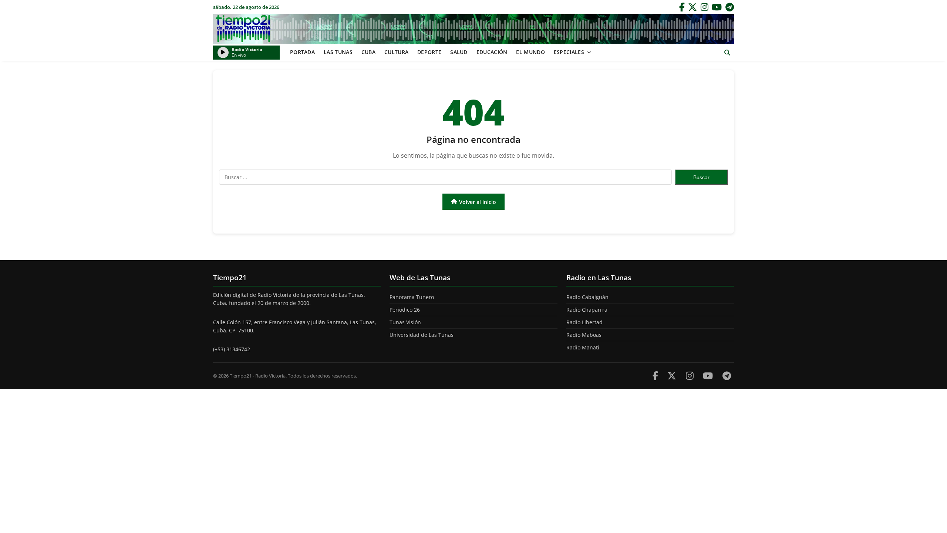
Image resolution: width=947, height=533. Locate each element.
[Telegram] (729, 7)
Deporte (429, 52)
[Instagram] (704, 7)
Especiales (569, 52)
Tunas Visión (405, 322)
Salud (459, 52)
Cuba (368, 52)
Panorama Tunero (412, 297)
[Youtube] (708, 375)
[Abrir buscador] (727, 53)
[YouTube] (717, 7)
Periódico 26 (405, 309)
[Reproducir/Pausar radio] (223, 52)
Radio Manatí (582, 347)
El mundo (530, 52)
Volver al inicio (477, 201)
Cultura (396, 52)
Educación (492, 52)
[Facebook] (682, 7)
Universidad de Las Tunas (422, 334)
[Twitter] (692, 7)
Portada (302, 52)
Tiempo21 (473, 29)
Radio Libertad (584, 322)
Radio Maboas (583, 334)
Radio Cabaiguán (587, 297)
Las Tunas (338, 52)
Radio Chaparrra (586, 309)
